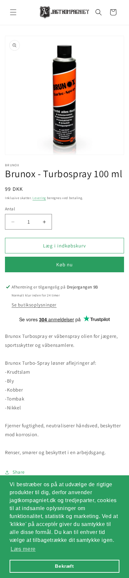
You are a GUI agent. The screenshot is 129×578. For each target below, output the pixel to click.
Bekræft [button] (64, 566)
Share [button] (19, 472)
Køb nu (64, 264)
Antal (10, 209)
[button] (13, 12)
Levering (39, 198)
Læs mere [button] (23, 549)
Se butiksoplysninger (34, 305)
